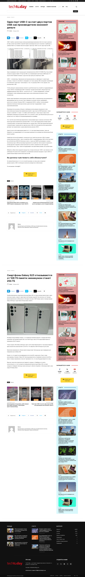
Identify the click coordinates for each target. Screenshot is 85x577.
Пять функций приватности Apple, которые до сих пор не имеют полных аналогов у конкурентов (67, 224)
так (59, 115)
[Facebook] (70, 1)
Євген (19, 224)
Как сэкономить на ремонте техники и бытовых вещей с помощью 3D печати (21, 537)
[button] (76, 6)
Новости (12, 17)
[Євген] (8, 31)
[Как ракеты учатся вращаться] (67, 233)
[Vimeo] (75, 1)
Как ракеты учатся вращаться (66, 241)
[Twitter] (73, 1)
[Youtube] (77, 1)
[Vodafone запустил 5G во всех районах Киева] (67, 97)
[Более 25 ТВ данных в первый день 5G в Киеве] (67, 62)
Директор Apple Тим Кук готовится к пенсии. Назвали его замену (12, 192)
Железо (12, 180)
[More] (44, 38)
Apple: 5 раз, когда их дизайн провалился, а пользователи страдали (65, 257)
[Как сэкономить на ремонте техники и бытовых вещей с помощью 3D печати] (10, 537)
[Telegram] (64, 564)
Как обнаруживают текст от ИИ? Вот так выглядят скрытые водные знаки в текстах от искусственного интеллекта (66, 168)
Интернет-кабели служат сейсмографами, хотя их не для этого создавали (66, 150)
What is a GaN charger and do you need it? (36, 193)
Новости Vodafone (62, 34)
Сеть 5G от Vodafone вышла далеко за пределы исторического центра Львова (66, 37)
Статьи (59, 147)
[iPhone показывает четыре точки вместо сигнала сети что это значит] (10, 530)
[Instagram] (71, 1)
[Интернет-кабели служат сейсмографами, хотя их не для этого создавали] (67, 141)
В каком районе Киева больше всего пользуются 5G (65, 54)
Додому (8, 17)
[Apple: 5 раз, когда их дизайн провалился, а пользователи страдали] (67, 248)
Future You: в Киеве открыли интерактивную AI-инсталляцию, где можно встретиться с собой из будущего (66, 87)
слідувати (67, 115)
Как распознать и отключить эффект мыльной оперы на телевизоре (21, 544)
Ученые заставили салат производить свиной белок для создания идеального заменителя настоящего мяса (67, 206)
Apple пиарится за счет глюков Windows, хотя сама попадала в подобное (24, 192)
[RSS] (61, 564)
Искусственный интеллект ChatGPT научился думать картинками (48, 192)
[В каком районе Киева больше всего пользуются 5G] (67, 46)
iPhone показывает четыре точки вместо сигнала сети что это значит (21, 530)
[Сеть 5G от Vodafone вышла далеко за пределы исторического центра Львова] (67, 28)
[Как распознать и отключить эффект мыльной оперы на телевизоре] (10, 544)
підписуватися (75, 115)
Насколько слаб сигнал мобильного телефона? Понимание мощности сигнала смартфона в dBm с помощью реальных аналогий (66, 187)
